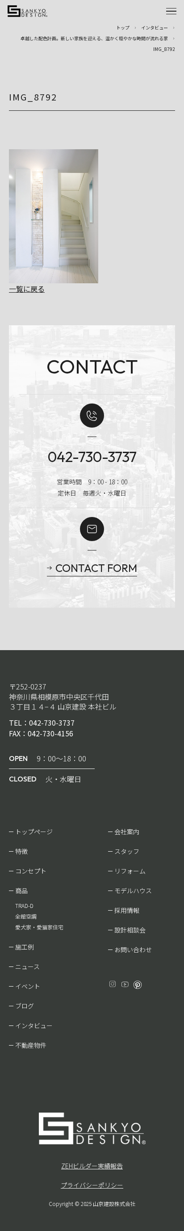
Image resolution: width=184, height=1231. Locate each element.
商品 (21, 890)
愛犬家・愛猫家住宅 (39, 927)
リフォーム (130, 870)
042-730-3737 (92, 457)
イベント (27, 986)
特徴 (21, 851)
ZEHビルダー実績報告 (92, 1165)
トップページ (34, 831)
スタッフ (126, 851)
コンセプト (30, 870)
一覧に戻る (27, 288)
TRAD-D (24, 905)
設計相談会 (130, 929)
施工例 (24, 946)
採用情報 (126, 910)
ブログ (24, 1005)
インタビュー (34, 1025)
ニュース (27, 966)
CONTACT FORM (96, 568)
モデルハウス (133, 890)
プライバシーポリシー (92, 1185)
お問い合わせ (133, 949)
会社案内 (126, 831)
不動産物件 (30, 1045)
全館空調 (26, 916)
